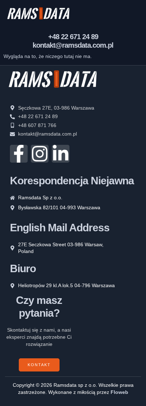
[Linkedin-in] (60, 154)
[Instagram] (40, 154)
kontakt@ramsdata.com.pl (73, 45)
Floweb (119, 392)
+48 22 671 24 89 (73, 37)
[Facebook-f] (19, 154)
